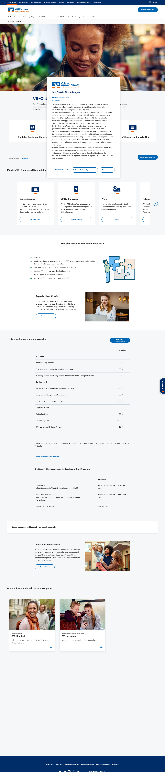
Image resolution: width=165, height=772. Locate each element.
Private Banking (36, 2)
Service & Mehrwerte (83, 2)
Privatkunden (12, 2)
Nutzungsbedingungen (72, 764)
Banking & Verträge (50, 2)
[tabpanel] (35, 203)
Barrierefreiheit (105, 764)
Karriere (61, 2)
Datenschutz (59, 764)
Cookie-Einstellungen (60, 169)
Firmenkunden (23, 2)
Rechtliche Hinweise (87, 764)
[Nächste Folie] (155, 203)
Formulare (115, 764)
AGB (97, 764)
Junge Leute (97, 2)
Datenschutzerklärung (60, 97)
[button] (82, 527)
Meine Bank (70, 2)
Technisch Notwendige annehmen (85, 170)
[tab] (14, 17)
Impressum (49, 764)
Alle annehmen (107, 170)
